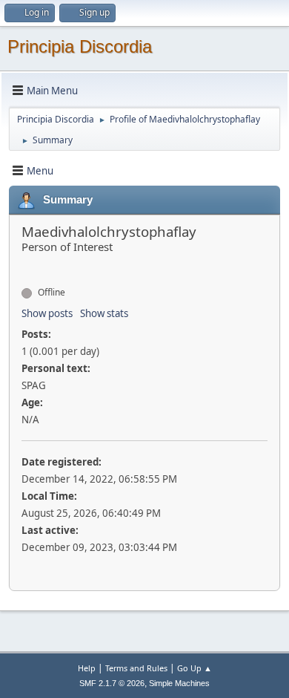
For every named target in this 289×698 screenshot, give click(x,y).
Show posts (47, 313)
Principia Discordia (79, 46)
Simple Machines (179, 683)
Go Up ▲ (194, 667)
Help (87, 667)
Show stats (104, 313)
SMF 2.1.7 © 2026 (111, 683)
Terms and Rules (136, 667)
